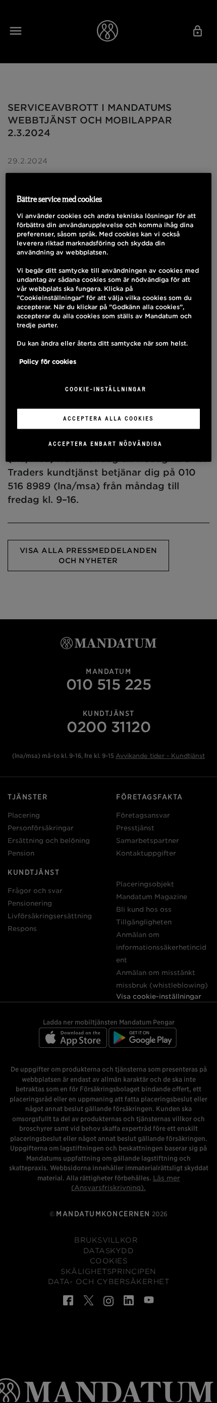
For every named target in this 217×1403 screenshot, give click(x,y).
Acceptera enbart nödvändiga (105, 443)
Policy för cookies (47, 361)
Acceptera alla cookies (108, 417)
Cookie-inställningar (105, 388)
